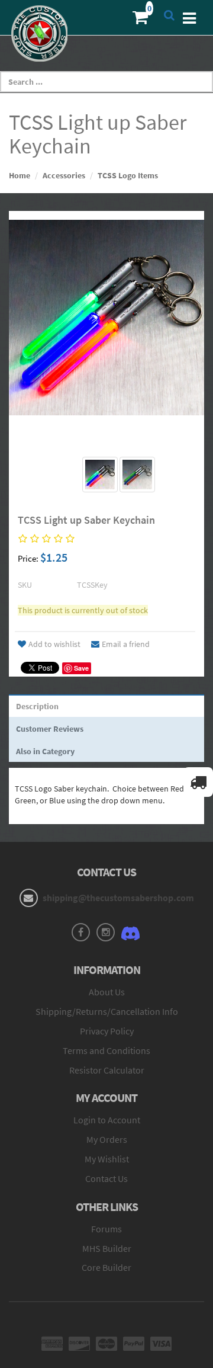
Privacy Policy (107, 1031)
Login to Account (106, 1120)
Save (81, 668)
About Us (107, 992)
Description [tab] (37, 706)
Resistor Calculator (106, 1070)
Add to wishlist (54, 644)
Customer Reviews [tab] (49, 728)
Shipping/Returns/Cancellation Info (107, 1011)
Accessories (64, 175)
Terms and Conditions (106, 1050)
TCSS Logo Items (128, 175)
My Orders (106, 1139)
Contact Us (106, 1178)
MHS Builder (106, 1248)
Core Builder (106, 1267)
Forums (106, 1229)
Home (19, 175)
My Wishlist (107, 1159)
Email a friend (126, 644)
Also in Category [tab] (45, 751)
